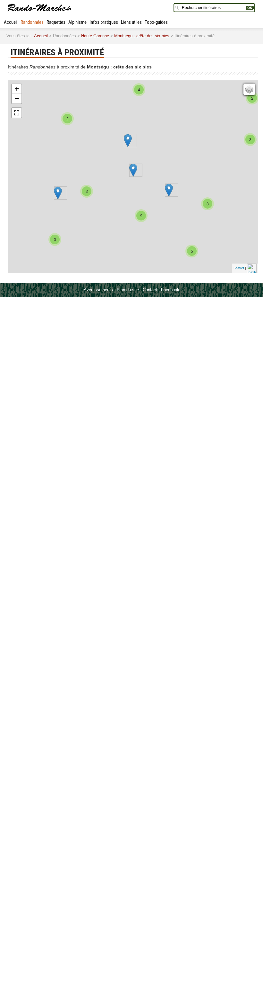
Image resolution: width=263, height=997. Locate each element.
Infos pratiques (103, 22)
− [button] (17, 98)
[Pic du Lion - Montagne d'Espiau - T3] (128, 140)
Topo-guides (156, 22)
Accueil (11, 22)
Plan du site (128, 289)
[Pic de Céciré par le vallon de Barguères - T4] (169, 190)
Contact (150, 289)
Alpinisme (77, 22)
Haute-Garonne (95, 35)
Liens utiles (131, 22)
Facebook (170, 289)
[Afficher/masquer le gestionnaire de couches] (249, 89)
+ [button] (17, 89)
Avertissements (98, 289)
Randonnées (32, 22)
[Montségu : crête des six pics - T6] (133, 170)
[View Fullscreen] (16, 113)
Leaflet (238, 267)
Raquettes (56, 22)
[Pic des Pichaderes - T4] (58, 193)
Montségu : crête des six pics (141, 35)
